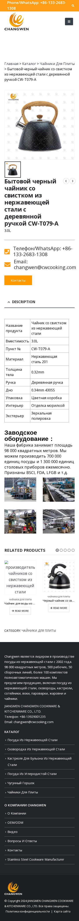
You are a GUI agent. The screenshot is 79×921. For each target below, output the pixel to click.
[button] (57, 550)
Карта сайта (62, 911)
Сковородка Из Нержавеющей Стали (36, 749)
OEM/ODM (15, 822)
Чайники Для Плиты (57, 63)
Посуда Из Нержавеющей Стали (32, 740)
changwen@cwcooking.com (34, 722)
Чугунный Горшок (20, 783)
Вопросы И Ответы (22, 841)
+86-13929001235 (32, 717)
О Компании (16, 813)
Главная (11, 63)
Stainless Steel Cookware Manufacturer (35, 859)
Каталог (29, 63)
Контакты (18, 280)
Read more (22, 610)
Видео (12, 832)
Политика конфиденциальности (28, 911)
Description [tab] (23, 301)
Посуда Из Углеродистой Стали (32, 774)
